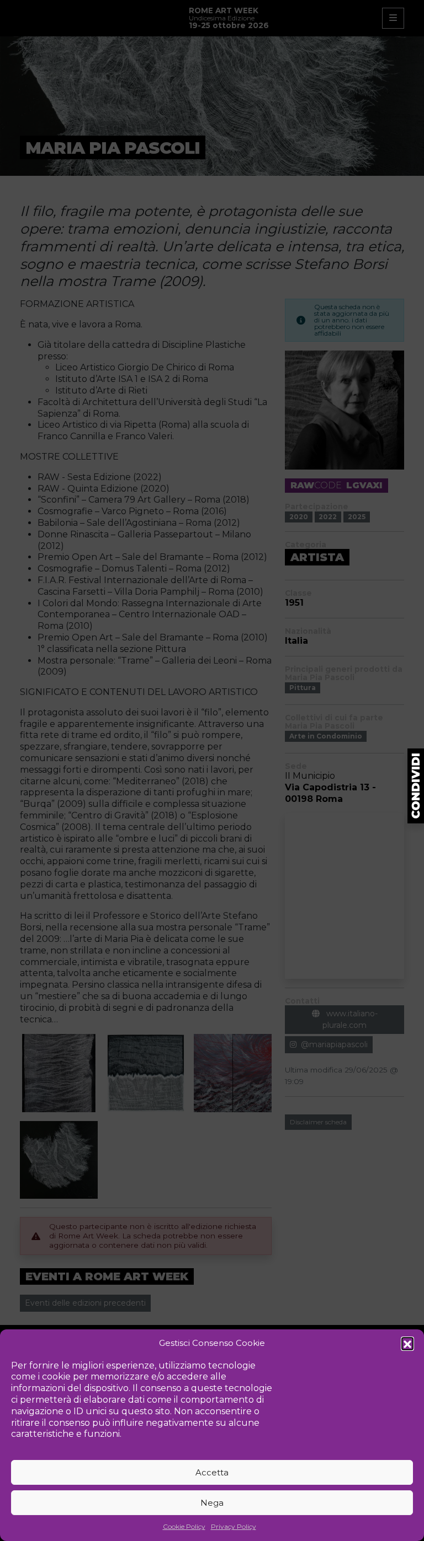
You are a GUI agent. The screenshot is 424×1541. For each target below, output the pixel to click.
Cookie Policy (184, 1526)
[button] (407, 1343)
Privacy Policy (233, 1526)
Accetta (212, 1472)
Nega (212, 1502)
